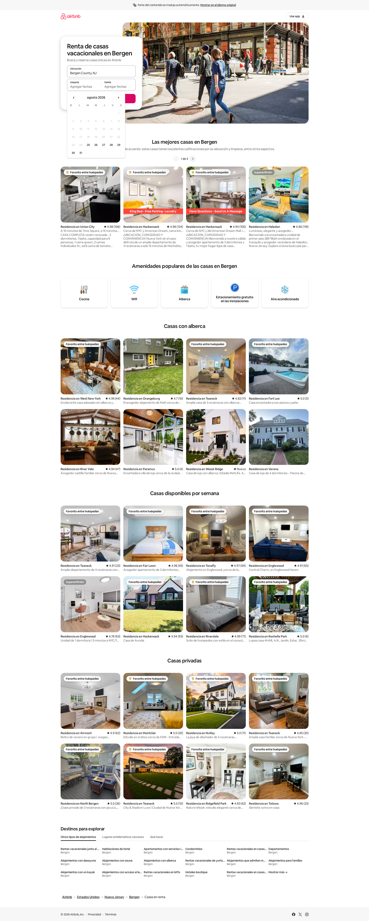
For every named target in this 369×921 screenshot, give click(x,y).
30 (73, 153)
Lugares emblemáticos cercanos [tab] (123, 837)
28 (111, 145)
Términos (110, 914)
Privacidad (94, 914)
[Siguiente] (193, 159)
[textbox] (84, 86)
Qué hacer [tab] (156, 837)
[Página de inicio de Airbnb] (70, 16)
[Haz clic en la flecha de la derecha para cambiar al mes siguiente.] (118, 97)
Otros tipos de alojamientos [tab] (78, 837)
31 (80, 153)
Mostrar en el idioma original (218, 5)
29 (118, 145)
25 (88, 145)
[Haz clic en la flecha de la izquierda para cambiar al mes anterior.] (74, 97)
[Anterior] (176, 159)
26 (95, 145)
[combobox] (101, 73)
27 (103, 145)
